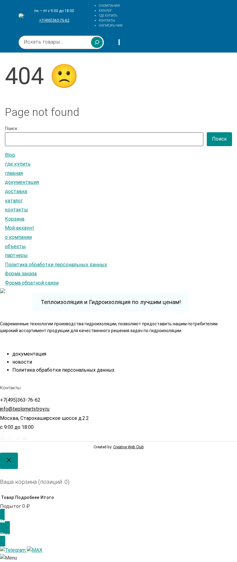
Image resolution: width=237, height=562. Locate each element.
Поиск (11, 128)
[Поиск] (97, 42)
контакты (16, 210)
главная (14, 173)
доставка (16, 191)
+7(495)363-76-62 (54, 20)
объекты (15, 246)
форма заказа (21, 274)
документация (22, 182)
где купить (18, 164)
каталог (14, 201)
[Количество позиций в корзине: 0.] (119, 42)
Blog (10, 155)
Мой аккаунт (20, 228)
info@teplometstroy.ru (24, 409)
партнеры (16, 255)
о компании (18, 237)
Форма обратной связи (32, 283)
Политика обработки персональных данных (56, 265)
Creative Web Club (128, 447)
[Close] (9, 461)
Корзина (14, 219)
